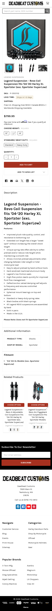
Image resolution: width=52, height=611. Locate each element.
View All (30, 584)
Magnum (31, 570)
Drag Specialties (9, 575)
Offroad (31, 538)
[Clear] (14, 429)
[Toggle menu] (3, 3)
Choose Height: (16, 128)
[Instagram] (18, 506)
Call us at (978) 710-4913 (26, 500)
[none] (26, 39)
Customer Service (10, 529)
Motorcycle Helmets (37, 543)
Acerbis (30, 565)
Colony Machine (9, 584)
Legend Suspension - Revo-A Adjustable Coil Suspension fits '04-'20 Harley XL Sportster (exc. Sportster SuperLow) (14, 415)
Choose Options (14, 405)
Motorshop (32, 575)
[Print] (17, 181)
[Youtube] (28, 506)
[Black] (10, 429)
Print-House (7, 543)
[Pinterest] (32, 181)
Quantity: (9, 152)
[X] (22, 181)
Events (5, 538)
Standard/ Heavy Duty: (20, 140)
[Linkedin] (27, 181)
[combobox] (26, 11)
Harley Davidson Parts (38, 529)
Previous (4, 407)
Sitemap (6, 547)
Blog (4, 533)
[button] (26, 172)
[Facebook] (6, 181)
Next (47, 407)
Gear (30, 547)
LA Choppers (32, 579)
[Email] (11, 181)
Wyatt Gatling (8, 579)
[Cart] (48, 3)
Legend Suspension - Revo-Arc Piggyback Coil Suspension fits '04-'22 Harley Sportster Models (37, 414)
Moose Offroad (9, 570)
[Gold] (17, 429)
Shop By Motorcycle (37, 533)
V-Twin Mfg (7, 565)
